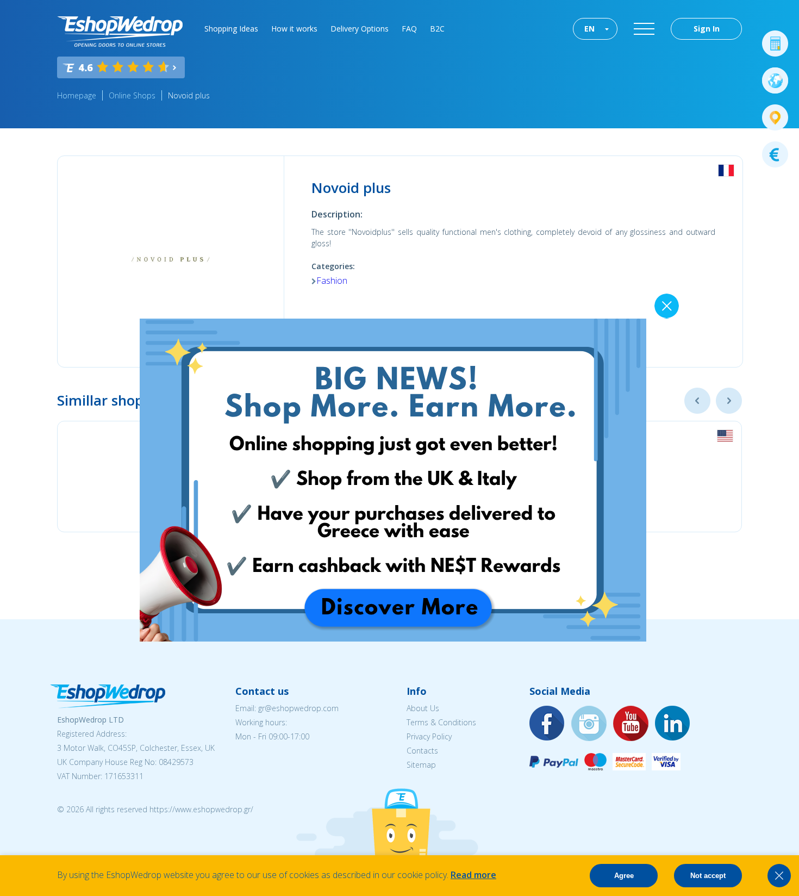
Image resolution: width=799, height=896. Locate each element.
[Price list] (775, 154)
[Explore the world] (775, 80)
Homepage (76, 95)
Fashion (331, 281)
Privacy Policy (429, 736)
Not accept (708, 876)
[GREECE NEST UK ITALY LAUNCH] (393, 638)
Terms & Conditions (441, 722)
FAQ (409, 28)
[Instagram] (589, 724)
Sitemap (421, 765)
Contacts (422, 750)
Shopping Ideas (231, 28)
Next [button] (729, 401)
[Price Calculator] (775, 43)
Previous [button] (697, 401)
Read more (473, 875)
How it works (294, 28)
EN (589, 28)
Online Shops (132, 95)
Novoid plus (189, 95)
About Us (423, 708)
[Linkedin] (673, 724)
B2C (437, 28)
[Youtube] (631, 724)
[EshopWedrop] (120, 31)
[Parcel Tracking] (775, 117)
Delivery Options (359, 28)
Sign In (707, 28)
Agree (624, 876)
